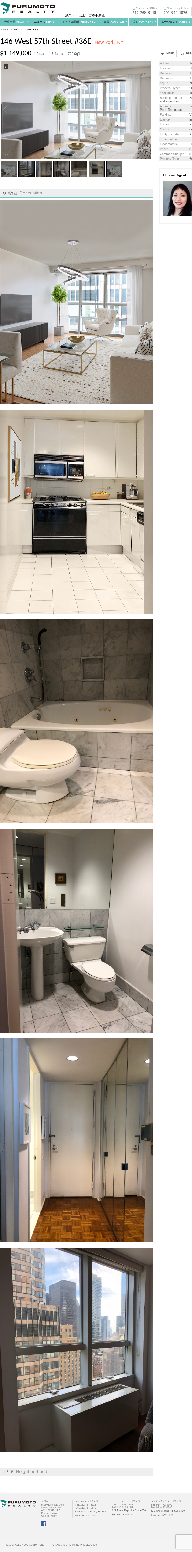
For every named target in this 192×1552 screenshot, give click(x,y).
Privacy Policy (49, 1513)
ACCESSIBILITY (50, 1510)
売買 (114, 21)
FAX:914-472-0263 (161, 1507)
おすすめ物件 (79, 21)
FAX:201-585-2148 (122, 1507)
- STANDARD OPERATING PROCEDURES (74, 1545)
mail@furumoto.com (52, 1504)
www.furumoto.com (52, 1507)
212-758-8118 (144, 13)
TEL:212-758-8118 (85, 1504)
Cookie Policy (49, 1515)
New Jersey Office (178, 8)
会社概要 (15, 21)
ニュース (44, 21)
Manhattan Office (147, 8)
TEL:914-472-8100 (161, 1504)
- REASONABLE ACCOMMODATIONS (24, 1545)
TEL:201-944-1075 (122, 1504)
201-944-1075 (175, 13)
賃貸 (142, 21)
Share (169, 53)
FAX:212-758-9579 (87, 1507)
